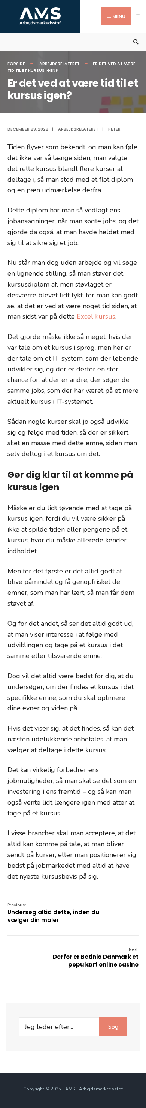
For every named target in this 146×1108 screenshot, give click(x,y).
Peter (114, 129)
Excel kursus (96, 316)
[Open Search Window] (134, 42)
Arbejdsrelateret (59, 64)
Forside (16, 64)
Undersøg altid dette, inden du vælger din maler (53, 913)
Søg (113, 1027)
